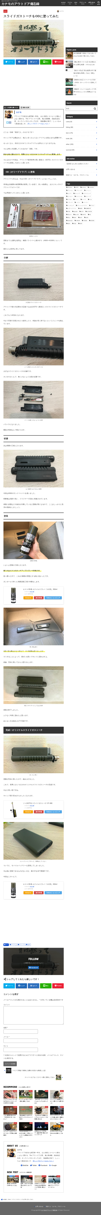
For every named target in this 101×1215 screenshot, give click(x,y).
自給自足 (70, 220)
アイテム (13, 944)
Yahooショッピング (53, 598)
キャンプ (21, 944)
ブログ (92, 205)
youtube (91, 187)
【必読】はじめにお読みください (77, 164)
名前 (5, 1028)
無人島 (77, 214)
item (5, 11)
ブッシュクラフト (82, 205)
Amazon (28, 598)
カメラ (69, 193)
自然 (87, 217)
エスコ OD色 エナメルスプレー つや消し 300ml (40, 589)
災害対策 (89, 211)
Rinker (31, 591)
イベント (88, 190)
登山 (69, 217)
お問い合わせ (70, 169)
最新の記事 (26, 107)
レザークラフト (72, 208)
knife (69, 138)
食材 (81, 223)
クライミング (87, 193)
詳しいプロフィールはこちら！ (39, 123)
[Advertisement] (33, 86)
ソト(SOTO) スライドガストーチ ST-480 (37, 803)
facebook (34, 967)
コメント (6, 1004)
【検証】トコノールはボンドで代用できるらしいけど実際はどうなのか (84, 91)
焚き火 (69, 214)
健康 (81, 208)
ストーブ (88, 196)
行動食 (85, 220)
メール (6, 1037)
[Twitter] (7, 123)
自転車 (78, 220)
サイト (5, 1046)
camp (69, 121)
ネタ (90, 199)
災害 (82, 211)
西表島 (92, 220)
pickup (84, 187)
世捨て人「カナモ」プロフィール (77, 175)
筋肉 (75, 217)
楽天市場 (39, 598)
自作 (29, 944)
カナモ (19, 112)
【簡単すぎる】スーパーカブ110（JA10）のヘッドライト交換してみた (85, 82)
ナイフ (84, 199)
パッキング (71, 205)
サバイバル (79, 196)
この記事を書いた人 (12, 107)
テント (77, 199)
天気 (69, 211)
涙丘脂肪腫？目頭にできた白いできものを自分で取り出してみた (84, 55)
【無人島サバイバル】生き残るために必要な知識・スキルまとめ (84, 63)
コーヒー (70, 196)
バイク (78, 202)
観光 (69, 223)
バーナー (85, 202)
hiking (69, 127)
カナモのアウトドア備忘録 (20, 4)
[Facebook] (10, 123)
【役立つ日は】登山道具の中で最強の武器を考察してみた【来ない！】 (84, 73)
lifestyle (70, 187)
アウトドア (79, 190)
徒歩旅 (75, 211)
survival (70, 150)
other (69, 144)
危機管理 (88, 208)
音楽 (75, 223)
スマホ (69, 199)
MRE (77, 187)
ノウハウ (70, 202)
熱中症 (84, 214)
